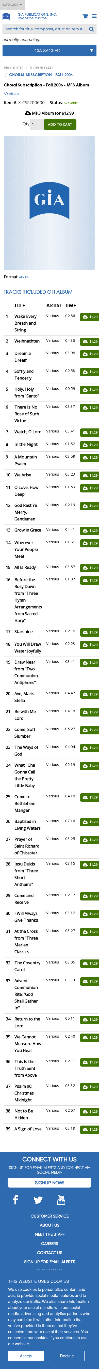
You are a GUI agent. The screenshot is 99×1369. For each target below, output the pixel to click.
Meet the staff (49, 1234)
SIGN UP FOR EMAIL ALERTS (49, 1261)
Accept (26, 1356)
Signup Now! (49, 1182)
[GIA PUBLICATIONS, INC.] (6, 15)
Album (24, 277)
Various (11, 93)
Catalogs (11, 5)
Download (41, 68)
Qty (26, 124)
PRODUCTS (13, 68)
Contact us (49, 1252)
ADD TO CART (60, 124)
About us (49, 1225)
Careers (49, 1243)
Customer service (50, 1216)
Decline (67, 1356)
